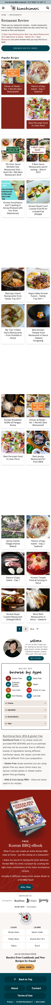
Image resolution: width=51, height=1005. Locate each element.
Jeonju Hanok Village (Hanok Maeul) (13, 543)
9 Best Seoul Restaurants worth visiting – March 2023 (38, 168)
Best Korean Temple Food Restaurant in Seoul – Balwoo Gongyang (38, 335)
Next (32, 629)
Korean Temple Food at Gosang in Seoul (38, 580)
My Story (36, 658)
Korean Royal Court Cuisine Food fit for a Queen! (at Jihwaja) (38, 210)
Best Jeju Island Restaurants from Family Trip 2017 (13, 296)
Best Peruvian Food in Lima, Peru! (38, 124)
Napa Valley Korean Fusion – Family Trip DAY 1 (38, 296)
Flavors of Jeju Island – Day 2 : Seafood (38, 89)
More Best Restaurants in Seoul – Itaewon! (38, 617)
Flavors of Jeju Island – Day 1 (13, 579)
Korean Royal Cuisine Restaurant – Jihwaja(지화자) (13, 617)
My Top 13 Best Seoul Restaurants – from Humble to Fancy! (13, 333)
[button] (3, 7)
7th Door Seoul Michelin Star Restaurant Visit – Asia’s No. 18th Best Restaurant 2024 (13, 169)
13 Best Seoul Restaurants (12, 34)
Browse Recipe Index (26, 48)
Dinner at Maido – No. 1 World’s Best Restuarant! (13, 89)
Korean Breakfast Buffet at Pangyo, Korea (13, 422)
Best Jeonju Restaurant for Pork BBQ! (38, 459)
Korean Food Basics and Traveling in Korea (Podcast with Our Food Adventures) (13, 208)
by (9, 703)
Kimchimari (24, 8)
